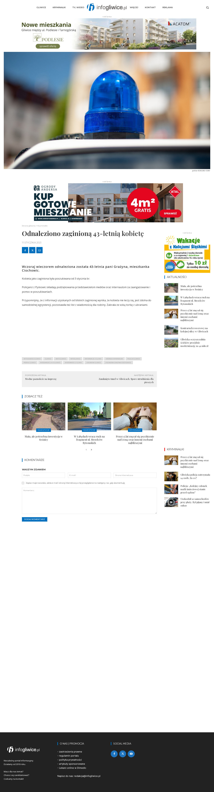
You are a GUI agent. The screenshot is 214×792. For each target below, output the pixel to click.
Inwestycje (44, 430)
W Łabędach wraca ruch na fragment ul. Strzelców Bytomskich (89, 440)
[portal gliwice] (27, 749)
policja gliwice (133, 359)
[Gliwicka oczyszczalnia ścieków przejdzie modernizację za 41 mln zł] (171, 342)
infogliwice (75, 359)
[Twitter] (32, 250)
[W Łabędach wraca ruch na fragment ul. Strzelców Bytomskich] (89, 416)
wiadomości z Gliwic (73, 362)
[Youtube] (131, 753)
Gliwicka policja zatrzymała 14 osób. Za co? (195, 476)
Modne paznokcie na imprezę (41, 378)
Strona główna (28, 226)
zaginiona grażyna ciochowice (118, 362)
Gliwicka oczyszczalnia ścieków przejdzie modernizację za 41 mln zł (194, 342)
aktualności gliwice (32, 359)
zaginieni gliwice (93, 362)
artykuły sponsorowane (72, 763)
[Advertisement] (89, 333)
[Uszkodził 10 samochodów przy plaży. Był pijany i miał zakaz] (171, 502)
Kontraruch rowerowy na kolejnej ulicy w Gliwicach (194, 330)
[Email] (39, 250)
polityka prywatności (70, 759)
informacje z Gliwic (93, 359)
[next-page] (91, 450)
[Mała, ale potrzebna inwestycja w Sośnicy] (43, 416)
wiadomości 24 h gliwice (50, 362)
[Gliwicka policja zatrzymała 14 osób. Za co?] (171, 476)
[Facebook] (25, 250)
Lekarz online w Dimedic (72, 767)
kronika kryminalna (114, 359)
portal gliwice (30, 362)
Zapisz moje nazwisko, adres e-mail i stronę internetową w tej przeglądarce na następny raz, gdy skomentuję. (75, 483)
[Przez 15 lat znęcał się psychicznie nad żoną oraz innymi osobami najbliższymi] (135, 416)
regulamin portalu (69, 755)
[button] (207, 7)
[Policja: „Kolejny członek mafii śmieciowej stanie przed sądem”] (171, 489)
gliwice (48, 359)
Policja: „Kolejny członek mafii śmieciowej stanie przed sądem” (193, 489)
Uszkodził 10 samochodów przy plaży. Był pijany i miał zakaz (194, 502)
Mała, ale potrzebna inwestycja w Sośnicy (44, 438)
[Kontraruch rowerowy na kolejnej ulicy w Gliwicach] (171, 330)
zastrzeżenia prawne (70, 751)
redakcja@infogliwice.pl (87, 776)
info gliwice (61, 359)
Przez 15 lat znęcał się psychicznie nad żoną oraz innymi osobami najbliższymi (135, 440)
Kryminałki (42, 226)
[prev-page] (86, 450)
